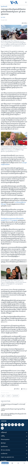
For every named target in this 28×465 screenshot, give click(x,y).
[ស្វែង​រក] (24, 463)
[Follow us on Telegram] (15, 424)
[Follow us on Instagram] (12, 424)
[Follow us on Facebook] (2, 424)
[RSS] (19, 424)
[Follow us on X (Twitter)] (5, 424)
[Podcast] (22, 424)
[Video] (12, 463)
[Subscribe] (2, 428)
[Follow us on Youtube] (9, 424)
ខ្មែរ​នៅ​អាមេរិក (4, 6)
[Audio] (18, 463)
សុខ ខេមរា (3, 17)
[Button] (24, 23)
